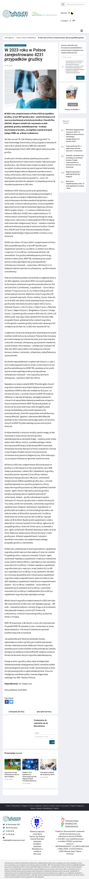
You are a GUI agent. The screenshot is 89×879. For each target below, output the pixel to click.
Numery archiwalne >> (72, 109)
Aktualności (16, 806)
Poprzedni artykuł (17, 712)
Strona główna (9, 38)
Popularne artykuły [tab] (66, 122)
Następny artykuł (44, 712)
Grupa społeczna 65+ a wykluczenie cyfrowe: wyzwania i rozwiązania (74, 148)
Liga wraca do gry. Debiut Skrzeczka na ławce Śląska (12, 774)
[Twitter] (11, 702)
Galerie (56, 808)
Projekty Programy (76, 806)
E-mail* (37, 733)
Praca (31, 806)
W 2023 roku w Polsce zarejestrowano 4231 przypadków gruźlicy (61, 38)
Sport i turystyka (62, 806)
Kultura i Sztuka (48, 806)
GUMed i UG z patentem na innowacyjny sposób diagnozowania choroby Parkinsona (29, 777)
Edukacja (38, 806)
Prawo (8, 806)
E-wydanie (72, 104)
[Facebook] (7, 702)
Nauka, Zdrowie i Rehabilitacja (26, 38)
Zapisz (53, 742)
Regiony (25, 806)
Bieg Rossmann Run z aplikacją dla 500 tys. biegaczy (73, 174)
